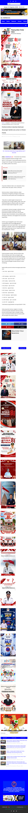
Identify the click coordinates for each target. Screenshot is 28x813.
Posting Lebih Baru (6, 348)
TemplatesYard (13, 807)
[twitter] (13, 1)
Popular (14, 737)
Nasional (14, 21)
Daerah (19, 21)
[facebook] (11, 1)
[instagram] (16, 1)
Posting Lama (22, 348)
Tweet (9, 324)
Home (3, 21)
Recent (5, 737)
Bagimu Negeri (5, 734)
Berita (8, 21)
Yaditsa (2, 734)
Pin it (9, 327)
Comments (23, 737)
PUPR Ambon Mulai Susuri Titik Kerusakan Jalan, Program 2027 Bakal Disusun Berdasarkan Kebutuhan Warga (16, 763)
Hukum (25, 21)
